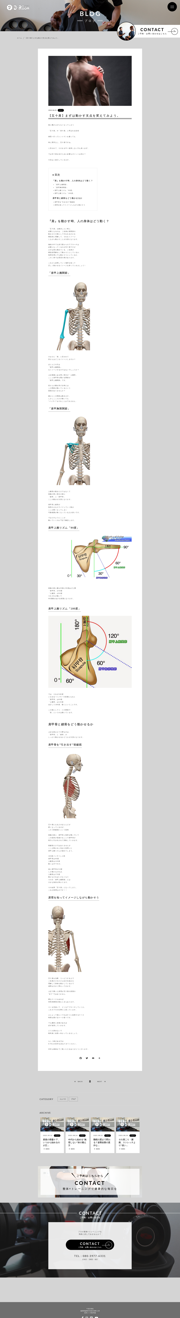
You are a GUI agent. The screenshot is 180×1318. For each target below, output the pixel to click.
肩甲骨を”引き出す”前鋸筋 (65, 202)
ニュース (63, 1099)
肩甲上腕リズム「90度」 (64, 190)
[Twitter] (87, 1059)
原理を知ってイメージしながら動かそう (70, 205)
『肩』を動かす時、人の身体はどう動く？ (73, 181)
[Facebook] (81, 1059)
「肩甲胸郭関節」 (61, 187)
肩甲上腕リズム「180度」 (65, 193)
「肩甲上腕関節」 (61, 184)
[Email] (93, 1059)
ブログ (61, 110)
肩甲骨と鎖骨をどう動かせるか (67, 198)
